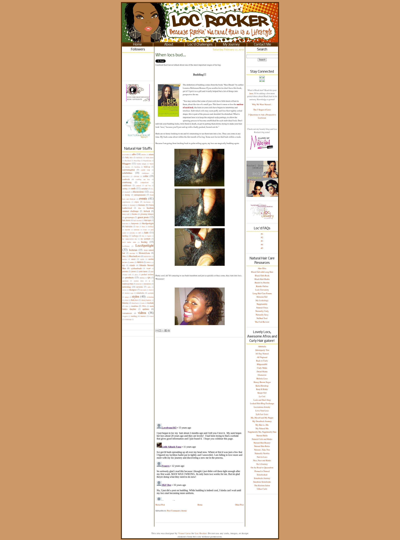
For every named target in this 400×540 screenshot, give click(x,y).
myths (142, 259)
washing (134, 316)
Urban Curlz (262, 488)
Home (137, 44)
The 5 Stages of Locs (262, 109)
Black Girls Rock (262, 275)
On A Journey (262, 464)
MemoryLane (144, 253)
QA (149, 277)
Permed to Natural (262, 471)
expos (137, 202)
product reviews (147, 274)
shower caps (129, 293)
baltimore (139, 157)
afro (134, 154)
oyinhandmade (136, 268)
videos (142, 312)
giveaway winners (147, 214)
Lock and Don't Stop (262, 400)
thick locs (134, 300)
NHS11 (148, 262)
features (141, 204)
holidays (151, 226)
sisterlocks (140, 293)
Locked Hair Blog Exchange (262, 403)
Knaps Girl (262, 392)
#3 (262, 240)
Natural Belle (262, 435)
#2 (262, 237)
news (132, 262)
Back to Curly (262, 360)
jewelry (132, 233)
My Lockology (262, 300)
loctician (133, 249)
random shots (139, 281)
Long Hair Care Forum (262, 293)
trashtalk (150, 303)
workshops (128, 319)
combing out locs (143, 179)
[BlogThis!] (159, 330)
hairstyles (128, 226)
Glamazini (262, 374)
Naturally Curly (262, 311)
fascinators (147, 202)
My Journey (231, 44)
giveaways (129, 217)
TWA (144, 306)
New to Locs (262, 456)
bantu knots (150, 157)
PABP (149, 268)
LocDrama (125, 246)
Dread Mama (262, 371)
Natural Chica (262, 307)
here (251, 93)
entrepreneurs (140, 194)
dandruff (127, 192)
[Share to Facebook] (165, 330)
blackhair (128, 160)
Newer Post (160, 504)
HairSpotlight (148, 223)
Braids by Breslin (262, 282)
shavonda (143, 290)
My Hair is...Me (262, 424)
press (136, 274)
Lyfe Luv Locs (262, 414)
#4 (262, 244)
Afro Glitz (262, 268)
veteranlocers (127, 313)
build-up (147, 167)
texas (126, 300)
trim (126, 306)
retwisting (126, 286)
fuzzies (134, 214)
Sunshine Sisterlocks (262, 481)
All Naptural (262, 357)
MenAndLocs (134, 256)
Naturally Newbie (262, 453)
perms (133, 271)
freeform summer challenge (138, 209)
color (145, 175)
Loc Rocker (201, 533)
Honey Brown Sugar (262, 382)
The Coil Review (262, 321)
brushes (127, 167)
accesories (125, 154)
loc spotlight (145, 239)
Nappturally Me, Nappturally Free (262, 431)
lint (143, 236)
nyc (123, 265)
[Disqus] (199, 378)
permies (125, 271)
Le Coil (262, 396)
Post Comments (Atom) (177, 510)
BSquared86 (262, 364)
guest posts (143, 217)
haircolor (125, 223)
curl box (148, 185)
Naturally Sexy (262, 314)
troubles (134, 306)
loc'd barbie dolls (129, 242)
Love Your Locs (262, 410)
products (129, 277)
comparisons (144, 182)
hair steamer (137, 220)
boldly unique (141, 164)
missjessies (147, 256)
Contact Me (262, 44)
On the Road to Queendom (262, 467)
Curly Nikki (262, 367)
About (168, 44)
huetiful (127, 230)
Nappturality (262, 304)
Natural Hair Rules (262, 446)
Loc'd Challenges (200, 44)
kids (146, 232)
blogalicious (147, 160)
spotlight (151, 293)
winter (151, 316)
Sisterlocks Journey (262, 478)
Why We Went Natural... (262, 104)
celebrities (127, 172)
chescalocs (126, 176)
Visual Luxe (184, 533)
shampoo (133, 289)
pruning (142, 278)
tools (143, 303)
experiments (126, 202)
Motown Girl (262, 296)
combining (127, 182)
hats (137, 226)
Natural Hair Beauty (262, 442)
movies (124, 259)
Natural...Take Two (262, 449)
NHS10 (140, 262)
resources (147, 284)
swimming (150, 297)
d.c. (152, 189)
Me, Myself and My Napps (262, 417)
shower (151, 290)
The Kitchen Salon (262, 485)
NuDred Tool (262, 318)
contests (138, 185)
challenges (145, 173)
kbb (139, 233)
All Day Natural (262, 353)
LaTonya (135, 236)
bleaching (137, 160)
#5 (262, 248)
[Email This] (156, 330)
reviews (139, 286)
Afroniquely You (262, 350)
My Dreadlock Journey (262, 421)
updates (145, 309)
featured (132, 205)
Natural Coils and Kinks (262, 439)
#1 (262, 233)
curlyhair (144, 188)
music (133, 259)
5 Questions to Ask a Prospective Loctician (262, 116)
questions (125, 281)
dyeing (127, 195)
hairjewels (135, 223)
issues (145, 230)
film (139, 208)
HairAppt (147, 220)
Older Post (239, 504)
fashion (124, 205)
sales (149, 287)
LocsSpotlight (144, 245)
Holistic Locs (262, 378)
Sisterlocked (262, 474)
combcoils (126, 179)
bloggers (126, 163)
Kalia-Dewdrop (262, 385)
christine (136, 176)
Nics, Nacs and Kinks (262, 460)
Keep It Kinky (262, 389)
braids (152, 164)
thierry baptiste (146, 300)
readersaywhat (127, 284)
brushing (137, 167)
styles (135, 296)
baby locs (129, 157)
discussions (138, 191)
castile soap (145, 170)
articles (143, 154)
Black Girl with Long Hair (262, 271)
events (143, 198)
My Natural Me (262, 428)
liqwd (149, 236)
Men (124, 256)
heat (143, 226)
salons (124, 290)
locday (144, 241)
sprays (127, 297)
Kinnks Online (262, 286)
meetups (132, 253)
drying (152, 192)
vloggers (125, 316)
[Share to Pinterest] (168, 330)
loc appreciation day (129, 239)
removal (138, 284)
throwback (135, 303)
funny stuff (125, 214)
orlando (132, 265)
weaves (143, 316)
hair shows (126, 220)
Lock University (262, 289)
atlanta (151, 154)
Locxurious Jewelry (262, 407)
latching (125, 236)
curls (133, 188)
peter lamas (143, 271)
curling (125, 188)
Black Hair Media (262, 279)
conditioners (126, 185)
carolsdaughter (128, 169)
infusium (136, 230)
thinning (125, 303)
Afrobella (262, 346)
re (149, 281)
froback (147, 211)
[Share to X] (162, 330)
